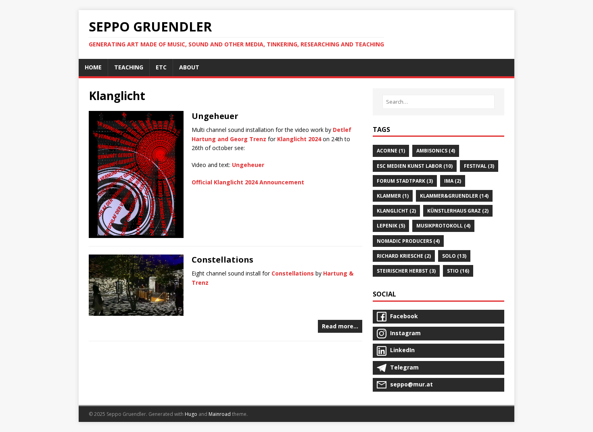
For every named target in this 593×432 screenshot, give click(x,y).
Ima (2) (452, 180)
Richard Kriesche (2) (404, 256)
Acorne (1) (391, 150)
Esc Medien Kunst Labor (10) (415, 166)
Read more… (340, 326)
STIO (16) (458, 270)
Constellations (222, 259)
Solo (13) (454, 256)
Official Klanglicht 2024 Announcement (248, 182)
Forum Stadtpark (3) (405, 180)
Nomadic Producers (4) (408, 241)
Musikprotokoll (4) (443, 225)
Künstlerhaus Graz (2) (458, 210)
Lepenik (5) (391, 225)
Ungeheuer (215, 116)
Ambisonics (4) (435, 150)
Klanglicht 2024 (299, 139)
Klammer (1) (393, 195)
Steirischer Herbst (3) (406, 270)
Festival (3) (479, 166)
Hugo (191, 414)
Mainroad (220, 414)
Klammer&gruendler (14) (454, 195)
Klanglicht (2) (396, 210)
